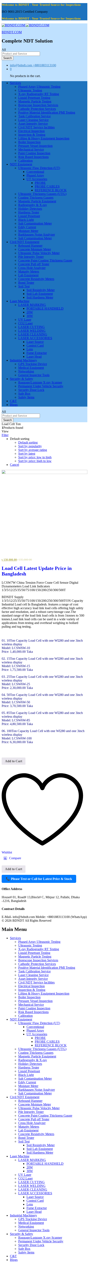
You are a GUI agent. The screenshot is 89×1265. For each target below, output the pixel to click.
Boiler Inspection (29, 142)
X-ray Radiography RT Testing (38, 94)
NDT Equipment (21, 1019)
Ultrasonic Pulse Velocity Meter (39, 253)
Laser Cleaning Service (33, 120)
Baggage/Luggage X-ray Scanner (40, 382)
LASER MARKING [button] (32, 305)
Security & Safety (21, 1234)
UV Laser (24, 319)
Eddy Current (27, 227)
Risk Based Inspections (33, 157)
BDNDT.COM (12, 32)
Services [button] (15, 83)
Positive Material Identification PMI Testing (46, 112)
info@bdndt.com (21, 65)
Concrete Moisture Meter (34, 249)
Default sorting (28, 442)
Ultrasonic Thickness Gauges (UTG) (42, 194)
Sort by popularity (30, 446)
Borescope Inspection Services (38, 105)
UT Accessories (36, 1034)
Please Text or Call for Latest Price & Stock (39, 879)
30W (29, 316)
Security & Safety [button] (21, 379)
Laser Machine (19, 1156)
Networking (26, 371)
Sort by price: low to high (35, 457)
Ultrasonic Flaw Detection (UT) (39, 1023)
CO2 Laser (25, 323)
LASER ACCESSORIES (35, 1193)
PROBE (40, 183)
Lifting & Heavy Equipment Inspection (43, 138)
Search (7, 58)
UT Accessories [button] (36, 179)
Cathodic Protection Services (37, 109)
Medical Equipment (31, 367)
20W (29, 312)
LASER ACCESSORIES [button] (35, 338)
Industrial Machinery (23, 1215)
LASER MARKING (32, 1160)
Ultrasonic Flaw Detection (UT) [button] (39, 168)
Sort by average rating (32, 450)
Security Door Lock (31, 390)
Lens (29, 349)
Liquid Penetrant (29, 216)
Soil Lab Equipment (39, 293)
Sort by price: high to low (35, 461)
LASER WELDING (32, 330)
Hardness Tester (28, 212)
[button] (12, 858)
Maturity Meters (28, 271)
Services (15, 938)
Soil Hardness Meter (39, 297)
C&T (13, 401)
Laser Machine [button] (19, 301)
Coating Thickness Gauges (35, 197)
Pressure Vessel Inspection (35, 146)
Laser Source (35, 342)
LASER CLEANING (32, 334)
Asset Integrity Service (33, 123)
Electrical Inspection (31, 131)
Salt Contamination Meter (35, 223)
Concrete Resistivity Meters (36, 279)
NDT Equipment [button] (21, 164)
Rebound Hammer (30, 245)
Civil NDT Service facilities (36, 127)
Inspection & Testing (31, 134)
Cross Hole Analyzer (32, 268)
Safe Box (24, 393)
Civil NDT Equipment (24, 1097)
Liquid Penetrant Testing (34, 97)
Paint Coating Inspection (34, 153)
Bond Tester (26, 282)
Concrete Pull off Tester (33, 264)
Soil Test (24, 1141)
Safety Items (26, 397)
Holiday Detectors (30, 208)
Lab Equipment (28, 275)
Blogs (14, 404)
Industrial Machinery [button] (23, 360)
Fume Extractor (36, 353)
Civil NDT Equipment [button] (24, 242)
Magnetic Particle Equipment (37, 201)
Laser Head (34, 356)
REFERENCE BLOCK (51, 190)
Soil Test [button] (24, 286)
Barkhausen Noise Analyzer (36, 234)
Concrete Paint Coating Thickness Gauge (45, 260)
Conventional (35, 171)
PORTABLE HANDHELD (45, 308)
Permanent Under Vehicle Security (40, 386)
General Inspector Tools (33, 375)
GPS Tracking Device (32, 364)
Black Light (26, 219)
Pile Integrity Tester (31, 256)
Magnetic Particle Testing (34, 101)
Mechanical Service (31, 149)
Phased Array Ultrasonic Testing (39, 86)
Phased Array (35, 175)
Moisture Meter (28, 231)
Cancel (14, 464)
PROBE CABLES (47, 186)
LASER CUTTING (31, 327)
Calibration (25, 160)
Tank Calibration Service (34, 116)
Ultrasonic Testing (30, 90)
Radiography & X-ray (32, 205)
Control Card (35, 345)
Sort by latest (26, 453)
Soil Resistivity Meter (40, 290)
